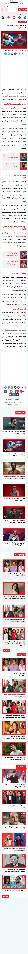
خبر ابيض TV (10, 14)
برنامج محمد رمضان (17, 402)
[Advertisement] (14, 72)
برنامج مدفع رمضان (9, 399)
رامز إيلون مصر (9, 404)
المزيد (7, 650)
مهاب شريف (21, 50)
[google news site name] (11, 391)
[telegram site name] (14, 394)
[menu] (6, 10)
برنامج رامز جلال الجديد (8, 402)
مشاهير (21, 14)
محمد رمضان (5, 93)
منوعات (4, 14)
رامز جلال (22, 96)
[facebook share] (15, 53)
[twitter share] (12, 53)
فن (26, 14)
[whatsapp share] (9, 53)
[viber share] (5, 53)
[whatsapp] (2, 387)
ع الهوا (16, 14)
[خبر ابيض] (22, 9)
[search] (2, 10)
